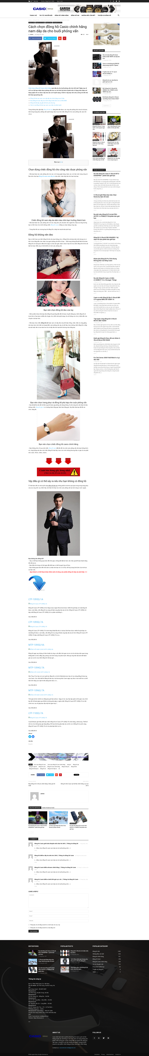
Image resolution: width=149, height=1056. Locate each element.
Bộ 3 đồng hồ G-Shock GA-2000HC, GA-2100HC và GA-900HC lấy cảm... (110, 90)
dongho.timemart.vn (99, 170)
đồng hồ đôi (74, 766)
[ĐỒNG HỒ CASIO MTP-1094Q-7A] (58, 672)
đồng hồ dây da (65, 766)
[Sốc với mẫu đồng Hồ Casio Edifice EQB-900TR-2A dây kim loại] (97, 57)
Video (94, 972)
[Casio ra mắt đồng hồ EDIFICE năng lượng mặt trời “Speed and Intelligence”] (97, 66)
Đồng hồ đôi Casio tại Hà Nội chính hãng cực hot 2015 (74, 784)
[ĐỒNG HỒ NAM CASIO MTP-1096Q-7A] (58, 695)
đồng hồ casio (55, 225)
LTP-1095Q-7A (35, 622)
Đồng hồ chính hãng (62, 15)
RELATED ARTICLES (34, 807)
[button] (118, 15)
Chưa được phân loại (98, 967)
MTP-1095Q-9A (36, 645)
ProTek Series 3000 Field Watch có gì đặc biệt (107, 358)
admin (31, 34)
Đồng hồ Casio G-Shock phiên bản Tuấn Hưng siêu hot (99, 144)
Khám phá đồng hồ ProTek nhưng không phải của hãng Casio (105, 259)
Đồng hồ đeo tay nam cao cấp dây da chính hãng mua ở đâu (47, 98)
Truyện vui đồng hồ (104, 15)
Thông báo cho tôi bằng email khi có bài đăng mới (42, 927)
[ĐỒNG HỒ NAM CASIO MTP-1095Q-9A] (58, 649)
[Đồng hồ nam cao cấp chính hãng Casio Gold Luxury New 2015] (114, 136)
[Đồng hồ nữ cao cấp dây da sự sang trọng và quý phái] (114, 152)
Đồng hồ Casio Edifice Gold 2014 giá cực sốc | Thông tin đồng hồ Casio (56, 879)
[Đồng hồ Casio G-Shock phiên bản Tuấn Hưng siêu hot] (99, 136)
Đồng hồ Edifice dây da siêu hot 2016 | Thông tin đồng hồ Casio (54, 855)
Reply (35, 850)
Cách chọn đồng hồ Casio (40, 764)
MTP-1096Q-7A (36, 690)
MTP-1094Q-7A (36, 667)
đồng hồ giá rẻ (40, 407)
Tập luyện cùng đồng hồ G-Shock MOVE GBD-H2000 (105, 320)
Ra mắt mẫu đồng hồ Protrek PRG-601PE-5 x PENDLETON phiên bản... (46, 969)
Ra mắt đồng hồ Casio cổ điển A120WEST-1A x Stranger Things (105, 279)
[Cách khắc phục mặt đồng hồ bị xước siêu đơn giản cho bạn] (65, 970)
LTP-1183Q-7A (35, 713)
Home (29, 20)
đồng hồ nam (52, 448)
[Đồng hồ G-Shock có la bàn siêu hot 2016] (65, 953)
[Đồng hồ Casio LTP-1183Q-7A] (58, 718)
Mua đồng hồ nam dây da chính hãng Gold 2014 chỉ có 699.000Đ (48, 100)
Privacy (103, 1054)
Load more (106, 105)
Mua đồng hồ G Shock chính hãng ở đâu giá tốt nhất (41, 784)
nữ (59, 768)
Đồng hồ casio (42, 766)
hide (61, 162)
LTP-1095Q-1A (35, 599)
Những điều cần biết (88, 15)
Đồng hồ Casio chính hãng (100, 961)
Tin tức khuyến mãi (45, 15)
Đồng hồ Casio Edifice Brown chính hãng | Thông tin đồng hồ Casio (55, 867)
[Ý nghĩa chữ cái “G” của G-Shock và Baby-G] (97, 74)
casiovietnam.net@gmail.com (67, 1048)
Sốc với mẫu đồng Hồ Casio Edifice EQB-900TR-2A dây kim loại (111, 56)
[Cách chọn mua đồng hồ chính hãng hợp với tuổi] (99, 152)
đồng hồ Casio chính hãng (53, 766)
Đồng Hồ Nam (49, 22)
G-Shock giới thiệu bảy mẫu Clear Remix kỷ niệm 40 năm (105, 196)
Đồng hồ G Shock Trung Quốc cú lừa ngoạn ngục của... (99, 128)
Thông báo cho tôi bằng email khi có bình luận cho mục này (45, 924)
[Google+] (113, 1)
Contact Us (118, 1054)
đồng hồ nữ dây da (52, 768)
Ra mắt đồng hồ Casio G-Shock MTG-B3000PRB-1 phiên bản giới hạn (107, 174)
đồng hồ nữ (43, 768)
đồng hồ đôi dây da (33, 768)
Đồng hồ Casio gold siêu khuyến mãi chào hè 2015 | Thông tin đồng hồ (56, 843)
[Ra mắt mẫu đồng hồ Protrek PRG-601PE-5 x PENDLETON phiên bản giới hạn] (79, 817)
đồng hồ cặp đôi (33, 766)
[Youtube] (119, 1)
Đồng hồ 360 (75, 15)
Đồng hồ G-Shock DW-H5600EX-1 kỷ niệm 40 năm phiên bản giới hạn (106, 238)
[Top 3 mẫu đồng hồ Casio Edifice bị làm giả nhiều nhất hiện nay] (114, 120)
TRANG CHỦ (33, 15)
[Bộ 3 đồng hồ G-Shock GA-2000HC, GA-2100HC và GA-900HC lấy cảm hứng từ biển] (97, 90)
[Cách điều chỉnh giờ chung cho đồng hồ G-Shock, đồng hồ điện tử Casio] (65, 961)
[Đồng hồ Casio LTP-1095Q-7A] (58, 626)
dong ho (69, 764)
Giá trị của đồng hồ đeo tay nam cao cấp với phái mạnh (45, 105)
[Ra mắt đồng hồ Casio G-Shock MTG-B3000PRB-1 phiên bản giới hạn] (37, 817)
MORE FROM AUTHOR (48, 807)
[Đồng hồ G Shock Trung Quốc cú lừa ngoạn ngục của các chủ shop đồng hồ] (99, 120)
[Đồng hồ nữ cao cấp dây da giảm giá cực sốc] (97, 82)
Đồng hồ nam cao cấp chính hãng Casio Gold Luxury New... (113, 144)
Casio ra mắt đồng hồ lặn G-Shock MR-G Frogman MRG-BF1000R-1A (107, 298)
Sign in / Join (60, 1)
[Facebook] (110, 1)
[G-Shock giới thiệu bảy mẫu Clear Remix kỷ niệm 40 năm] (58, 817)
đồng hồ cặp (76, 764)
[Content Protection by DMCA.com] (29, 1021)
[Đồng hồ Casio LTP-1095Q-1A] (58, 604)
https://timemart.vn (39, 1018)
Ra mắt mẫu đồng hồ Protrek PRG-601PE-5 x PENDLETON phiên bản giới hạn (78, 827)
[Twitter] (116, 1)
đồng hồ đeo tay (48, 109)
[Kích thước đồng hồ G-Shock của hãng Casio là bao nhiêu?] (97, 99)
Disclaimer (97, 1054)
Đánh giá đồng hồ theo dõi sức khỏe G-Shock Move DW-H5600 (107, 339)
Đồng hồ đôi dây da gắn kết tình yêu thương (42, 103)
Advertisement (110, 1054)
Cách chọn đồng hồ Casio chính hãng (39, 88)
